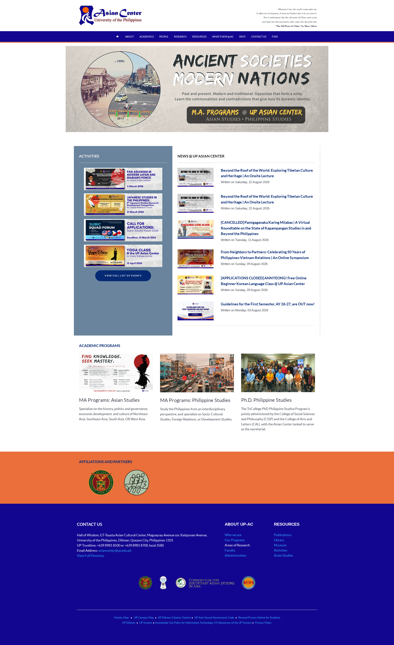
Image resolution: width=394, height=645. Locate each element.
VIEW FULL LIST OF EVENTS (123, 275)
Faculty (230, 550)
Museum (280, 545)
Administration (236, 555)
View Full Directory (90, 555)
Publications (283, 535)
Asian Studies (283, 555)
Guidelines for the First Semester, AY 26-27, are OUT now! (268, 304)
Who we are (233, 535)
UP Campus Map (144, 617)
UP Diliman (128, 622)
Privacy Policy (263, 622)
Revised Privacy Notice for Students (259, 617)
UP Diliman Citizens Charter (174, 617)
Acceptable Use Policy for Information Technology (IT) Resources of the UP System (203, 622)
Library (279, 540)
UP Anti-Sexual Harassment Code (214, 617)
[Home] (118, 36)
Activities (280, 550)
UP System (145, 622)
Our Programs (235, 540)
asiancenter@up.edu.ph (115, 550)
